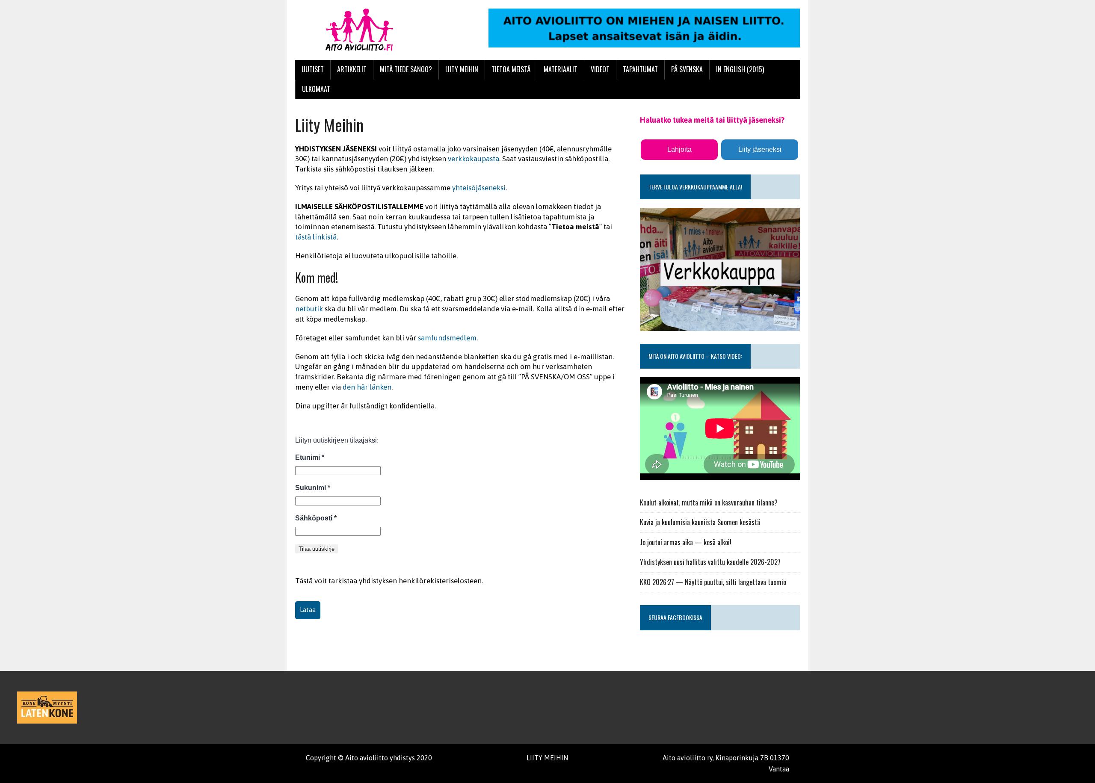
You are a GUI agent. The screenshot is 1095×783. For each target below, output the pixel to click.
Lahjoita (679, 149)
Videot (600, 69)
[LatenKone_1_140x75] (47, 707)
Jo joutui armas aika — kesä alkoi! (685, 542)
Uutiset (313, 69)
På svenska (687, 69)
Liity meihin (461, 69)
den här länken (367, 387)
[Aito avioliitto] (375, 30)
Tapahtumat (640, 69)
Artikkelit (352, 69)
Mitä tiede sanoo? (406, 69)
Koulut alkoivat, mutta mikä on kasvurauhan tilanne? (709, 502)
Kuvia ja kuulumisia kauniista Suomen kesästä (700, 522)
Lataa (308, 609)
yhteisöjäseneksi (479, 187)
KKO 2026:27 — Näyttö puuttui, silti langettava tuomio (713, 582)
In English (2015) (740, 69)
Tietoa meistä (510, 69)
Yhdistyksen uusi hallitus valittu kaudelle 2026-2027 (710, 562)
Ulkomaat (316, 89)
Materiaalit (560, 69)
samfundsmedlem (447, 338)
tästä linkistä (316, 237)
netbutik (309, 308)
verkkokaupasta (473, 158)
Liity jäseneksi (759, 149)
